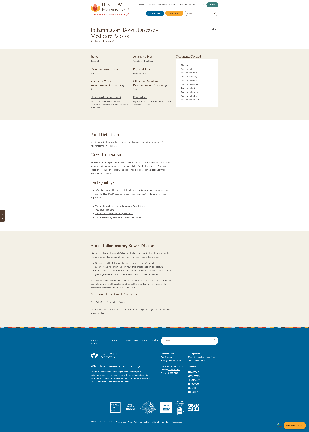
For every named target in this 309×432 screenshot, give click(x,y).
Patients (142, 5)
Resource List (118, 309)
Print (216, 29)
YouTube (194, 384)
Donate (212, 5)
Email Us (192, 366)
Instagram (195, 380)
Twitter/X (195, 376)
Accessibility (145, 422)
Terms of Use (121, 422)
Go (215, 13)
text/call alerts (156, 101)
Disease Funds (155, 13)
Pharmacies (162, 5)
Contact (192, 5)
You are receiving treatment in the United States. (118, 217)
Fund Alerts (140, 97)
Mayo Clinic (129, 287)
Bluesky (194, 392)
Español (201, 5)
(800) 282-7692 (171, 373)
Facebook (195, 372)
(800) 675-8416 (173, 370)
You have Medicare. (104, 210)
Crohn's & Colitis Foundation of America (109, 302)
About (182, 5)
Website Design (158, 422)
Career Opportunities (174, 422)
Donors (172, 5)
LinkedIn (194, 388)
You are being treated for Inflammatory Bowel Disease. (121, 206)
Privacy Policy (133, 422)
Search (215, 340)
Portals (174, 13)
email (145, 101)
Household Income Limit (106, 97)
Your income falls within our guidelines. (114, 213)
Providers (151, 5)
